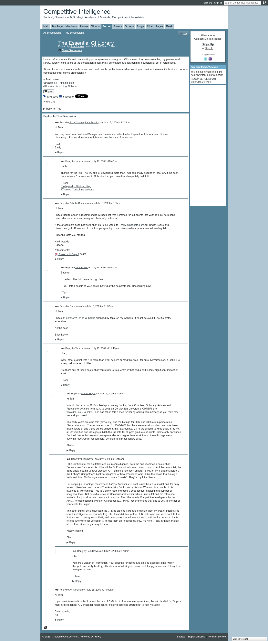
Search (264, 2)
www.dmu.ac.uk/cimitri (79, 412)
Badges (181, 636)
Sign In (218, 2)
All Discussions (52, 32)
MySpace (52, 96)
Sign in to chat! (241, 639)
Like (50, 91)
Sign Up (207, 2)
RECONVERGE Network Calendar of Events (204, 80)
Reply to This (52, 108)
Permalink (57, 122)
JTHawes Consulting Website (60, 86)
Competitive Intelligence (76, 11)
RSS (45, 627)
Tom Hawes (77, 46)
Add (185, 33)
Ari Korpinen (76, 589)
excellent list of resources (118, 137)
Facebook (68, 96)
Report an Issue (196, 636)
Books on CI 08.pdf (68, 254)
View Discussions (72, 50)
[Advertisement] (206, 145)
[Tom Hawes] (49, 50)
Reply (59, 152)
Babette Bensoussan (80, 203)
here (149, 520)
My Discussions (75, 32)
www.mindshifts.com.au (134, 225)
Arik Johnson (71, 636)
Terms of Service (217, 636)
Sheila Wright (88, 393)
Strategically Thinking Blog (58, 82)
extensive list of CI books (80, 318)
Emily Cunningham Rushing (84, 122)
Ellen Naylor (76, 305)
